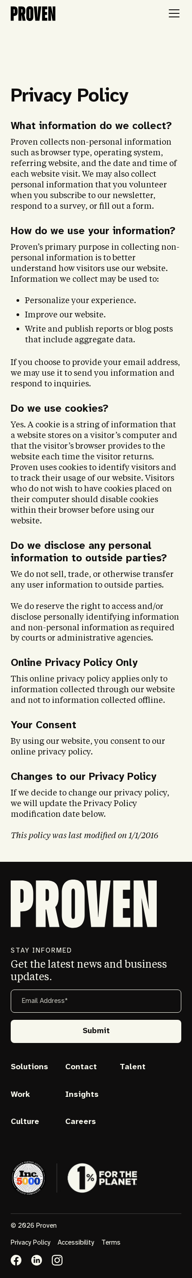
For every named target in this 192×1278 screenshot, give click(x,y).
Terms (111, 1242)
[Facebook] (16, 1260)
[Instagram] (57, 1260)
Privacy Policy (30, 1242)
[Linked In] (36, 1260)
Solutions (29, 1067)
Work (20, 1095)
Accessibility (76, 1242)
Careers (80, 1122)
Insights (82, 1095)
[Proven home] (33, 13)
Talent (133, 1067)
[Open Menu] (174, 13)
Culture (25, 1122)
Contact (81, 1067)
